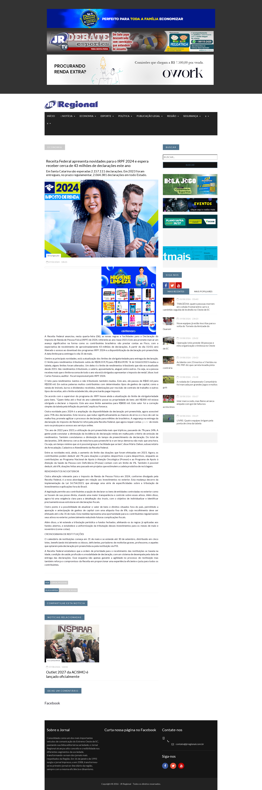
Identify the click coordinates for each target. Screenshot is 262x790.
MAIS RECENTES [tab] (176, 291)
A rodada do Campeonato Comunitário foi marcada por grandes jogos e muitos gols (190, 384)
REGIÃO (171, 115)
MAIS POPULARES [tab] (203, 291)
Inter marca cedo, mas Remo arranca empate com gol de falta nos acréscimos (188, 403)
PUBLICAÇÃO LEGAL (148, 115)
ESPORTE (106, 115)
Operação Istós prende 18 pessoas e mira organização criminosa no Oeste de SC (189, 345)
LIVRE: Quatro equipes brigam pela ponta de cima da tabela (195, 422)
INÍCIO (51, 115)
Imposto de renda (68, 590)
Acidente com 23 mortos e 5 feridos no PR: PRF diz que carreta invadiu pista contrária (190, 365)
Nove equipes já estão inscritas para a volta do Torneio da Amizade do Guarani (189, 326)
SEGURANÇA (190, 115)
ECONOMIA (86, 115)
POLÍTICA (123, 115)
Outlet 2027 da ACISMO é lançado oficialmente (67, 674)
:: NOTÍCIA (66, 115)
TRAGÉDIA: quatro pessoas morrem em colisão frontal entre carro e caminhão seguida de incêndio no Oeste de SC (189, 306)
